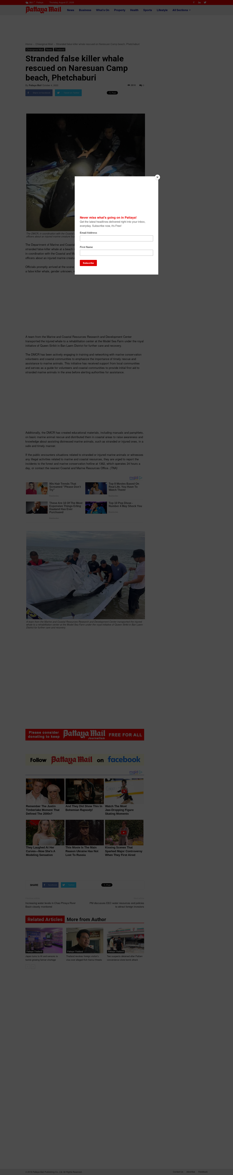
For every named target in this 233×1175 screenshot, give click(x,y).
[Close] (157, 177)
